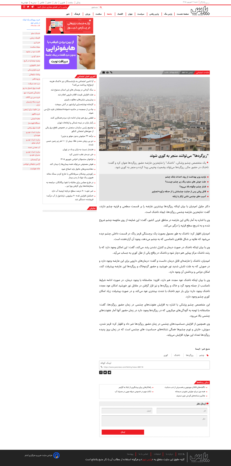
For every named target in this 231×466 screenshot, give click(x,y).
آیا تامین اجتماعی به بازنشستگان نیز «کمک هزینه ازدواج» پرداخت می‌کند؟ (71, 83)
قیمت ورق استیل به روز (31, 88)
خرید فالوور (36, 113)
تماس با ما (143, 454)
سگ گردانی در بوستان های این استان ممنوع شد (72, 90)
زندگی (78, 2)
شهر (67, 14)
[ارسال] (103, 72)
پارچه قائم (36, 79)
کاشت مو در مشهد (33, 51)
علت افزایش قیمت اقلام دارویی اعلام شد (75, 94)
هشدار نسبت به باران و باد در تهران (78, 149)
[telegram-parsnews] (32, 7)
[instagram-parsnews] (24, 7)
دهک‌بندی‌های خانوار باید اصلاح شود (77, 169)
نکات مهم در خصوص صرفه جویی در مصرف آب (133, 391)
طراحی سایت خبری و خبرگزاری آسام (38, 455)
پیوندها (130, 454)
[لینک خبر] (111, 72)
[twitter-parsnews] (28, 7)
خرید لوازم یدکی (34, 69)
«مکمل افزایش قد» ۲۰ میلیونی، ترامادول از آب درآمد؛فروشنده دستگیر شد (69, 197)
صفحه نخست (183, 14)
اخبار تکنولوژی (35, 65)
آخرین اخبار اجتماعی (86, 76)
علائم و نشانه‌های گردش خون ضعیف (190, 395)
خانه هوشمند (35, 168)
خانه (207, 72)
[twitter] (105, 372)
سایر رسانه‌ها (203, 382)
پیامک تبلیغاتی (34, 74)
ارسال (123, 432)
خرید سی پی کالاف (33, 97)
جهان (130, 14)
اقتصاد (120, 14)
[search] (101, 7)
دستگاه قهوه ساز (34, 123)
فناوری (62, 2)
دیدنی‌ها (34, 2)
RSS (180, 454)
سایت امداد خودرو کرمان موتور (33, 141)
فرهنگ (77, 14)
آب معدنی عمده (34, 147)
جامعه (110, 14)
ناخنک (177, 355)
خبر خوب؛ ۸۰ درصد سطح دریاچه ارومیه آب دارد (72, 191)
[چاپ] (107, 72)
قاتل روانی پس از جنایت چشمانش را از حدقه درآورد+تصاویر (179, 191)
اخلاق (49, 2)
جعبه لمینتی (35, 118)
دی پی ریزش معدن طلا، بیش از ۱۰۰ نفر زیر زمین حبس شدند (69, 142)
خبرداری (37, 42)
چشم (201, 355)
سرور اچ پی (35, 56)
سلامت (71, 2)
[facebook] (101, 372)
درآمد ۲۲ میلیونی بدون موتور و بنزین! (77, 136)
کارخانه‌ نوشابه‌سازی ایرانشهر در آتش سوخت (74, 104)
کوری (166, 355)
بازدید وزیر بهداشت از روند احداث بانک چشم (185, 177)
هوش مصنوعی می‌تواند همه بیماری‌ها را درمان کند (71, 164)
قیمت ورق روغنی (34, 127)
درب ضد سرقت (34, 83)
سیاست (141, 14)
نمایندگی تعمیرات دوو (32, 92)
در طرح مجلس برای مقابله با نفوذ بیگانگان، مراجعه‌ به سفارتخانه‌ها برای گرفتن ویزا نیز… (69, 184)
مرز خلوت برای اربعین (31, 109)
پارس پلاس (154, 14)
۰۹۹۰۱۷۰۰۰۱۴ (35, 25)
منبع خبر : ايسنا (202, 349)
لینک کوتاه (106, 363)
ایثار (56, 2)
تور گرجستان (35, 159)
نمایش (92, 208)
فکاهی (42, 2)
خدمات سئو (35, 33)
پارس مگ (168, 14)
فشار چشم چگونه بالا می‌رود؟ (192, 186)
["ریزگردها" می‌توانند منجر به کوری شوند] (109, 372)
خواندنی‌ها (24, 2)
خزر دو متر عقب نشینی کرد (81, 154)
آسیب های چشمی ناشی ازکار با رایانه (189, 196)
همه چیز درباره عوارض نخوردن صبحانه (190, 391)
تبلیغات (157, 454)
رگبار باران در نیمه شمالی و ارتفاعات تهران (75, 122)
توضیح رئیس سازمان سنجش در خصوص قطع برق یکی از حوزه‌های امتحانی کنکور (69, 129)
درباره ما (169, 454)
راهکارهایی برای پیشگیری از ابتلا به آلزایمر (135, 387)
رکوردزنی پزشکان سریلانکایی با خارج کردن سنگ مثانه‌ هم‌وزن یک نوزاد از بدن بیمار (70, 175)
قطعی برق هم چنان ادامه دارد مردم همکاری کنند (71, 118)
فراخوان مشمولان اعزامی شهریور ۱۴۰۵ (76, 159)
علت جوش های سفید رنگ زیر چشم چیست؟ (185, 182)
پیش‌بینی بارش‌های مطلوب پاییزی (78, 99)
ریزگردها (189, 355)
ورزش (88, 14)
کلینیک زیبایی (35, 37)
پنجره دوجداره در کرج (32, 60)
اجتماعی (199, 72)
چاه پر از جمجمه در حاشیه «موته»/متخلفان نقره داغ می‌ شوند (68, 111)
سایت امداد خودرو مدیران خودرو (33, 153)
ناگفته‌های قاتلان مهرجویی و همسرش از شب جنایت (185, 387)
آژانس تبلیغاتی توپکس (31, 164)
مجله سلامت (35, 47)
